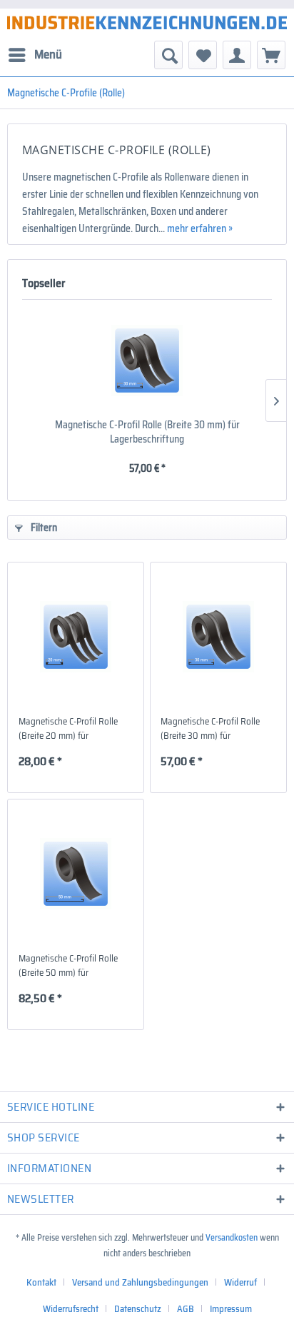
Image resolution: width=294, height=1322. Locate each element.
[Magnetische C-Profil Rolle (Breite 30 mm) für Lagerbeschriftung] (147, 360)
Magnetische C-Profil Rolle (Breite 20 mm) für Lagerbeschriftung (68, 729)
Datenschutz (137, 1308)
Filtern (43, 527)
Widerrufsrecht (70, 1308)
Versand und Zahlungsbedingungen (140, 1282)
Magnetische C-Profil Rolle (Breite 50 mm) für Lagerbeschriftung (68, 966)
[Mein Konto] (237, 55)
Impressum (231, 1308)
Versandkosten (232, 1237)
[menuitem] (34, 55)
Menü (48, 54)
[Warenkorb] (271, 55)
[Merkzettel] (202, 55)
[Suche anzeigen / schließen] (168, 55)
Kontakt (41, 1282)
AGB (185, 1308)
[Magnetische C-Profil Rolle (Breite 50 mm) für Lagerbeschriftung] (75, 873)
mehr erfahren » (200, 228)
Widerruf (240, 1282)
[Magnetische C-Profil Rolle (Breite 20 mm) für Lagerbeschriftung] (75, 636)
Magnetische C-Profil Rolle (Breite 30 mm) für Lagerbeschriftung (147, 432)
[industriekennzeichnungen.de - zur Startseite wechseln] (147, 22)
